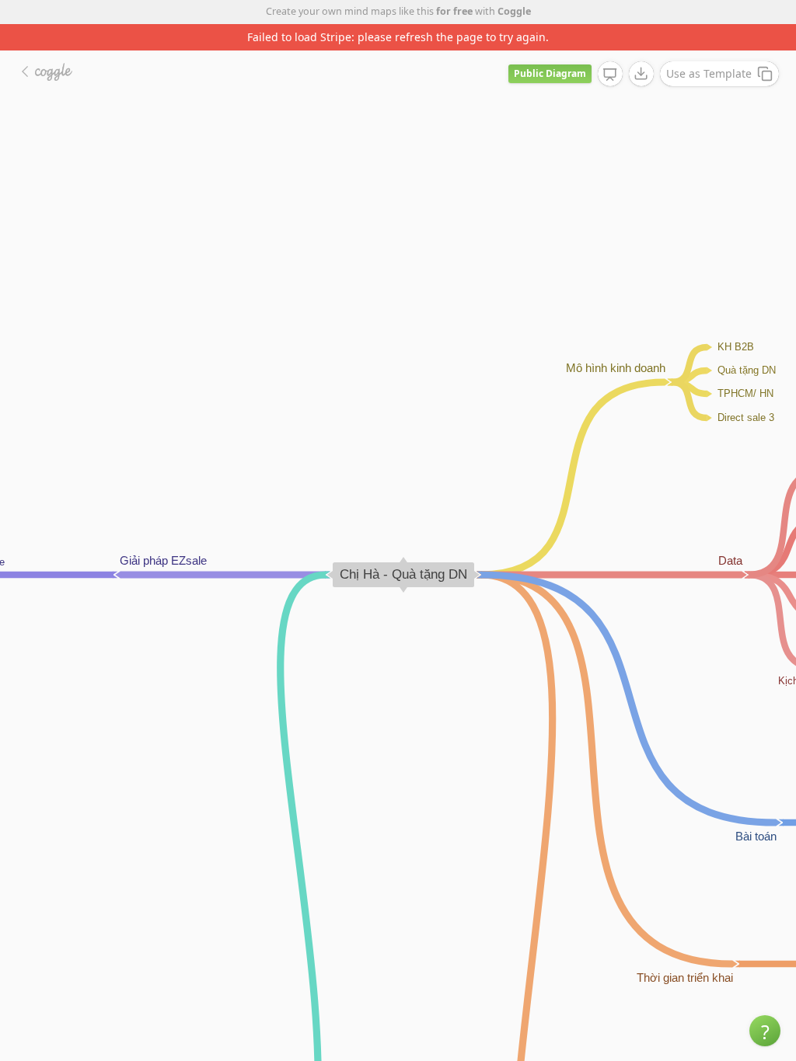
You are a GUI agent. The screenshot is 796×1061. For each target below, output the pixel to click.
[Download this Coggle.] (641, 73)
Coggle (514, 11)
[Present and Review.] (610, 74)
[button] (764, 1030)
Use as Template (709, 73)
